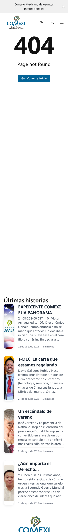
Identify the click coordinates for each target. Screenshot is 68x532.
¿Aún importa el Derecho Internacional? (34, 469)
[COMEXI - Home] (16, 22)
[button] (52, 22)
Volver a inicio (37, 78)
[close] (63, 7)
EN (41, 22)
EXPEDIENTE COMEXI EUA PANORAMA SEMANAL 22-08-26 (39, 313)
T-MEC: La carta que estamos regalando (38, 362)
